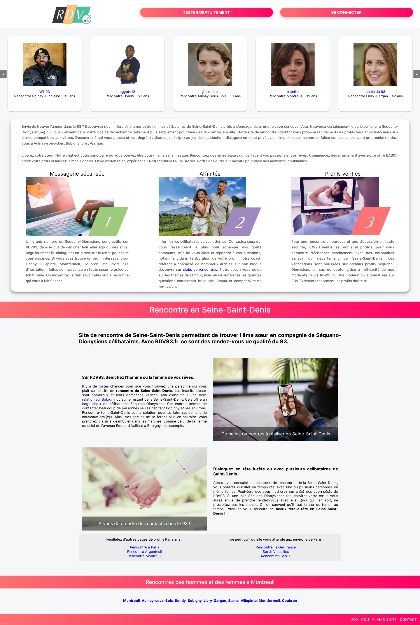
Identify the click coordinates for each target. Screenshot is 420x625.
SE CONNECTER (346, 12)
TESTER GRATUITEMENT (206, 12)
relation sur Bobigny (98, 399)
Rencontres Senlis (275, 556)
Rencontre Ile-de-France (276, 547)
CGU (365, 619)
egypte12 (127, 91)
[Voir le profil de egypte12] (127, 61)
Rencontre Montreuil (144, 556)
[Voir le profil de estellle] (293, 61)
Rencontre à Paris (144, 547)
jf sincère (210, 91)
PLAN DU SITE (384, 619)
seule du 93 (375, 91)
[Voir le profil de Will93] (45, 61)
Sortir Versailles (276, 551)
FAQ (354, 619)
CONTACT (408, 619)
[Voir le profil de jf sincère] (210, 61)
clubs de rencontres (200, 269)
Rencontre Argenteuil (144, 551)
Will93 (44, 91)
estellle (293, 91)
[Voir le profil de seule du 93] (375, 61)
